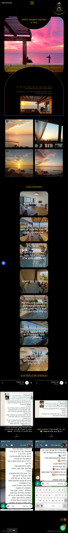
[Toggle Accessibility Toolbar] (3, 263)
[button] (63, 528)
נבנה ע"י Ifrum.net (6, 531)
